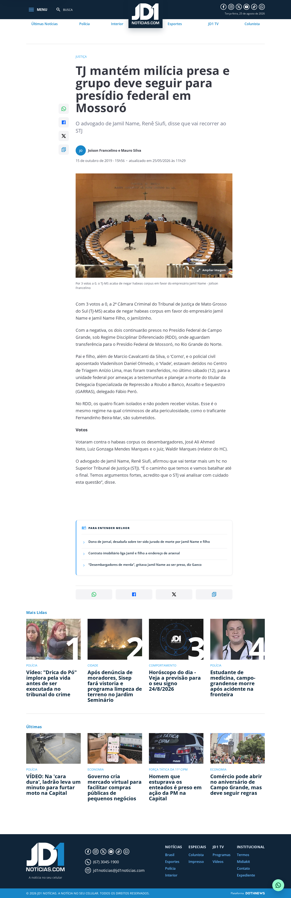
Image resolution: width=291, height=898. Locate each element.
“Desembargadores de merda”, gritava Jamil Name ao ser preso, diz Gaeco (145, 564)
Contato (243, 868)
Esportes (175, 23)
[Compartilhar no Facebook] (64, 122)
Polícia (84, 23)
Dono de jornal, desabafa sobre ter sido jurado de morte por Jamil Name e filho (149, 541)
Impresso (196, 861)
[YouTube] (246, 7)
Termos (243, 854)
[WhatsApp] (262, 7)
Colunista (252, 23)
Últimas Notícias (44, 23)
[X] (239, 7)
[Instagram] (231, 7)
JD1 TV (213, 23)
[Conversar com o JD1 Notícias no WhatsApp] (278, 885)
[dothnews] (255, 893)
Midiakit (243, 861)
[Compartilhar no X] (64, 136)
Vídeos (218, 861)
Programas (221, 854)
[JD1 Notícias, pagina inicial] (45, 857)
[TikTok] (254, 7)
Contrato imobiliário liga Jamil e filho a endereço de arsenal (134, 553)
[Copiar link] (64, 149)
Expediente (246, 875)
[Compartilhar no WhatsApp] (64, 109)
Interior (117, 23)
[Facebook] (223, 7)
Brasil (169, 854)
